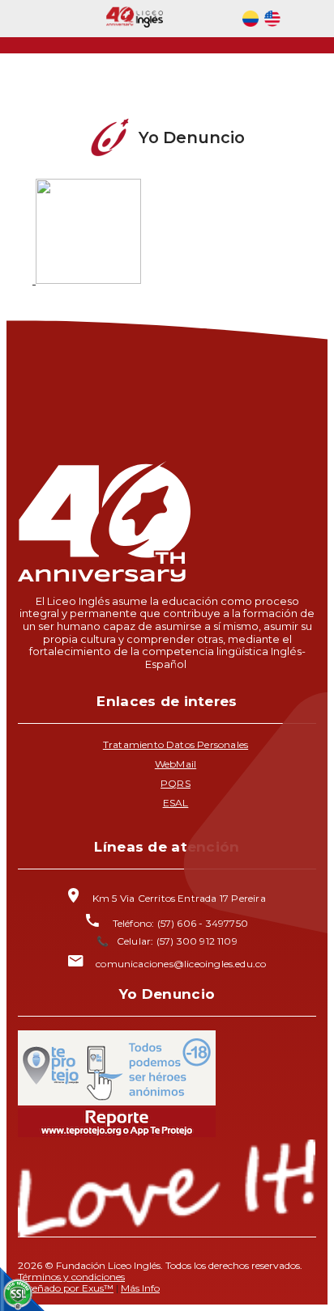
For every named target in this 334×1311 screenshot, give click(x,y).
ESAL (176, 803)
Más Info (140, 1288)
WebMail (175, 764)
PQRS (176, 783)
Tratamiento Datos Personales (175, 744)
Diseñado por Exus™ (65, 1288)
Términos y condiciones (71, 1277)
